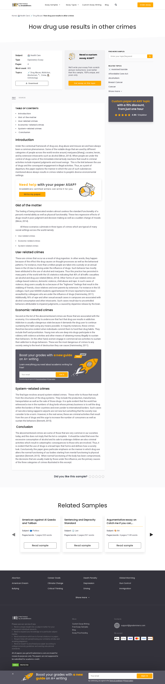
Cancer (112, 86)
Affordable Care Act (118, 73)
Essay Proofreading (80, 633)
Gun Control (125, 583)
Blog (107, 5)
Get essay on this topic (84, 83)
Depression (88, 583)
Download (33, 83)
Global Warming (127, 578)
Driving (86, 588)
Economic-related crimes (31, 124)
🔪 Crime (42, 75)
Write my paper (32, 194)
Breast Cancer (115, 82)
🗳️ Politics (34, 531)
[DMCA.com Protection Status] (21, 666)
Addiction (46, 72)
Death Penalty (90, 578)
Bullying (15, 588)
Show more (81, 597)
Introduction (24, 113)
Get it (61, 374)
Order (142, 5)
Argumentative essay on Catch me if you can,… (121, 521)
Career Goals (54, 578)
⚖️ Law (75, 531)
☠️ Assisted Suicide (117, 69)
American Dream (20, 583)
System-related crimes (30, 128)
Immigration (125, 588)
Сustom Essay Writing (91, 5)
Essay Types (71, 5)
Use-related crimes (28, 121)
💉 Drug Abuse (34, 72)
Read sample (40, 545)
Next (151, 534)
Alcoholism (32, 75)
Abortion (16, 578)
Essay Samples (51, 5)
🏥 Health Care (34, 55)
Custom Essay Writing (80, 624)
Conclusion (24, 132)
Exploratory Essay (35, 60)
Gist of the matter (27, 117)
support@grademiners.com (133, 625)
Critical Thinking (55, 588)
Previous (13, 534)
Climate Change (55, 583)
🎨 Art (117, 531)
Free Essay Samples (80, 627)
